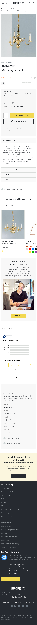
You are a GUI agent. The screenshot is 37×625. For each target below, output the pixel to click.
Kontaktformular (9, 396)
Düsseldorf (21, 595)
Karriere (4, 533)
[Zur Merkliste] (30, 3)
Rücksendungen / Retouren (10, 509)
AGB (25, 603)
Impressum (7, 603)
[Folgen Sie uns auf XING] (27, 606)
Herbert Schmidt (7, 62)
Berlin (15, 595)
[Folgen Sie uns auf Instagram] (15, 606)
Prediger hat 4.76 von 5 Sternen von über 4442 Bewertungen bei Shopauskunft (21, 571)
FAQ (2, 506)
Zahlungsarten (6, 488)
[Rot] (30, 249)
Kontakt (32, 603)
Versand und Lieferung (9, 492)
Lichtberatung (6, 526)
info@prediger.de (9, 420)
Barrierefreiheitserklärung (10, 544)
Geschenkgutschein (8, 516)
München (23, 597)
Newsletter (5, 540)
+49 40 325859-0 (8, 407)
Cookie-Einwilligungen (9, 547)
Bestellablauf (5, 502)
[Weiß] (27, 252)
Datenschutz (17, 603)
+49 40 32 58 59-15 (9, 414)
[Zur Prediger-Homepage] (18, 2)
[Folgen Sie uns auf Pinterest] (23, 606)
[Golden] (2, 250)
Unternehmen (6, 523)
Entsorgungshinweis (8, 513)
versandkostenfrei (17, 107)
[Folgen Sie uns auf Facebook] (12, 606)
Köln (15, 597)
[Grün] (33, 252)
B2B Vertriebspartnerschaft (10, 530)
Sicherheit (4, 499)
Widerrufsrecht (6, 495)
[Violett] (36, 252)
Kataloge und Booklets (9, 537)
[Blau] (33, 249)
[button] (18, 476)
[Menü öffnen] (3, 3)
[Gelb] (30, 252)
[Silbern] (27, 249)
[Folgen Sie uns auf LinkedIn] (19, 606)
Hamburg (9, 595)
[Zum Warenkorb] (34, 3)
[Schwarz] (36, 249)
